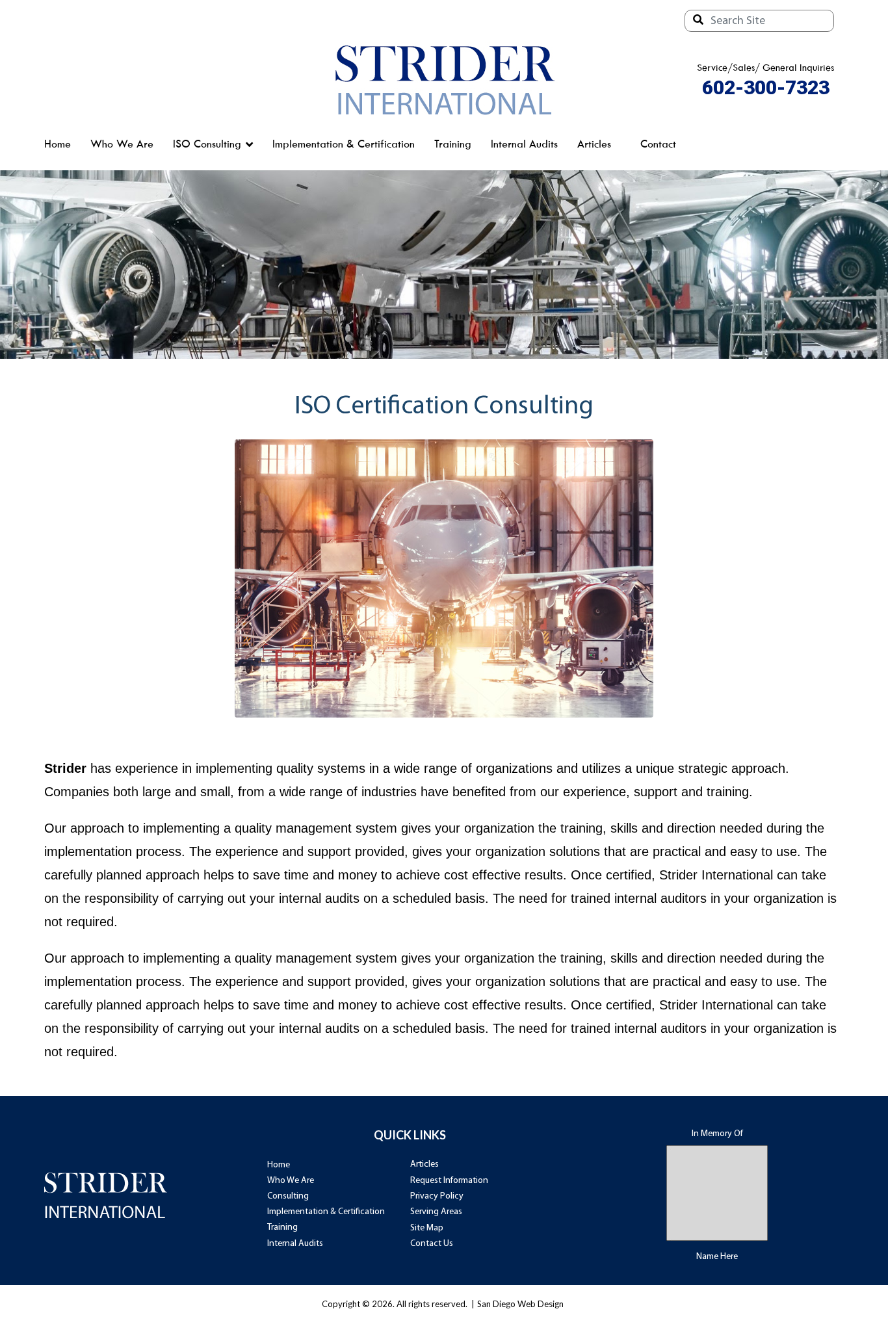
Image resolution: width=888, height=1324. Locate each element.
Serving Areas (436, 1212)
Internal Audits (524, 144)
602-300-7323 (765, 87)
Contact (658, 144)
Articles (594, 144)
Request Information (449, 1181)
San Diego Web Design (520, 1304)
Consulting (288, 1196)
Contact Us (431, 1244)
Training (452, 144)
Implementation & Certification (343, 144)
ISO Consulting (207, 144)
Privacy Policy (437, 1196)
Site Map (426, 1228)
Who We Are (121, 144)
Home (57, 144)
